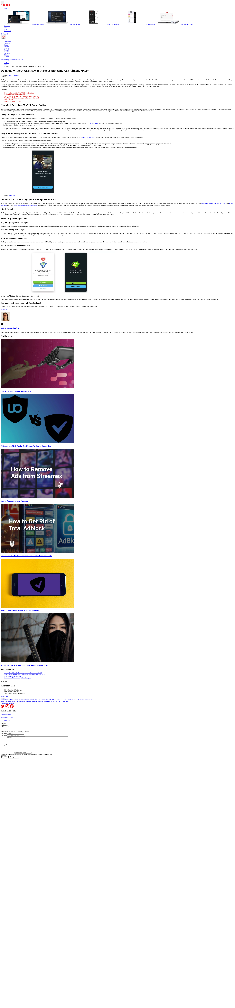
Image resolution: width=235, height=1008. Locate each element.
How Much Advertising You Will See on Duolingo (19, 93)
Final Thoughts (8, 99)
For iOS (37, 700)
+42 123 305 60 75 (6, 720)
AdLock (6, 63)
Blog (5, 27)
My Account (10, 703)
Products (6, 8)
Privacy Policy (58, 701)
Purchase (7, 26)
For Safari (26, 700)
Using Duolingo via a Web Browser (14, 94)
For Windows (12, 700)
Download (7, 31)
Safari (97, 123)
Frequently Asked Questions (12, 101)
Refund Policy (45, 701)
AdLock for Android (113, 24)
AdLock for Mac (75, 24)
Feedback (3, 703)
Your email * (4, 735)
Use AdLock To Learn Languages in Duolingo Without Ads (21, 98)
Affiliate (32, 701)
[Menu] (2, 2)
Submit (3, 754)
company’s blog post (88, 137)
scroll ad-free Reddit (219, 203)
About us (3, 701)
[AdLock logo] (5, 5)
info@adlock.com (6, 714)
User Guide (38, 701)
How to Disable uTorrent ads (12, 676)
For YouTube (44, 700)
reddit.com (12, 195)
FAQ (5, 29)
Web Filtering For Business (84, 700)
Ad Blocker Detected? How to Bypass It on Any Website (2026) (23, 673)
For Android (4, 700)
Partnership (9, 701)
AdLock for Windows (37, 24)
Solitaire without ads (207, 203)
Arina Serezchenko (13, 75)
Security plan (66, 701)
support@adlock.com (7, 717)
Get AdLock (4, 34)
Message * (4, 745)
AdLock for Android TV (188, 24)
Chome (91, 123)
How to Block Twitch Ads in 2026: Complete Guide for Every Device (24, 674)
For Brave (73, 700)
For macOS (32, 700)
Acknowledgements (24, 701)
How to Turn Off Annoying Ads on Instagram (17, 678)
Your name (4, 733)
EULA (52, 701)
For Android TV (59, 700)
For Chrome (19, 700)
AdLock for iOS (150, 24)
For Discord (67, 700)
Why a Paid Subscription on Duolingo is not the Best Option (21, 96)
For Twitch (51, 700)
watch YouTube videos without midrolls (25, 205)
